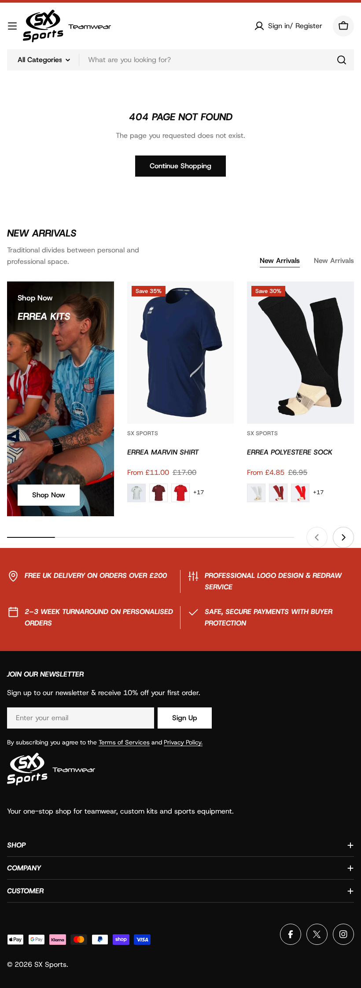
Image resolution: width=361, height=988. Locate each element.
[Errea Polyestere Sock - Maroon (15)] (278, 493)
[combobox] (180, 59)
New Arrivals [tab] (280, 260)
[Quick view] (221, 300)
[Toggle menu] (12, 26)
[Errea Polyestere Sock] (300, 352)
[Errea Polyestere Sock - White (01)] (256, 493)
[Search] (341, 60)
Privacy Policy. (183, 742)
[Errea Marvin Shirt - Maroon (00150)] (158, 493)
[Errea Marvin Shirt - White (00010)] (136, 493)
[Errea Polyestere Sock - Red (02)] (300, 493)
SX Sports (142, 433)
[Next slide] (343, 537)
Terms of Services (124, 742)
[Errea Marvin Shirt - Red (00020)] (180, 493)
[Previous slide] (317, 537)
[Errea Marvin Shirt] (180, 352)
